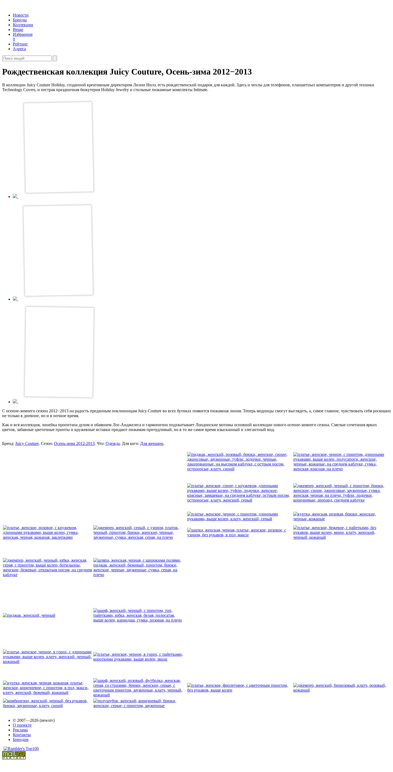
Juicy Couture (27, 443)
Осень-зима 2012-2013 (74, 443)
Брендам (20, 739)
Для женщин (151, 443)
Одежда (113, 443)
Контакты (22, 734)
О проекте (22, 725)
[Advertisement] (49, 485)
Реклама (20, 730)
